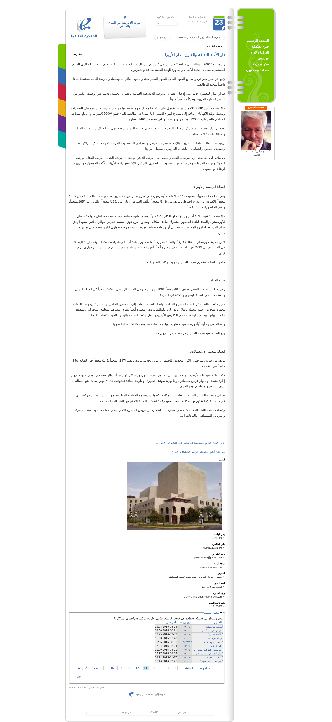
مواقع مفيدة (124, 712)
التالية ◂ (98, 668)
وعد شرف (217, 645)
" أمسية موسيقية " (213, 657)
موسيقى (263, 58)
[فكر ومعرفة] (63, 120)
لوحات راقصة (215, 638)
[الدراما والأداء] (63, 89)
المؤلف (187, 622)
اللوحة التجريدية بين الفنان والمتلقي (124, 24)
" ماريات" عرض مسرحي (209, 653)
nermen (187, 626)
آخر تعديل (170, 622)
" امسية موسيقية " (213, 642)
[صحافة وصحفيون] (63, 136)
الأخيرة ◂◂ (82, 668)
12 (137, 668)
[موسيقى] (63, 105)
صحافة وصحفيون (257, 70)
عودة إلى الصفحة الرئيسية (150, 694)
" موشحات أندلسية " (211, 661)
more (78, 676)
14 (120, 668)
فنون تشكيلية (260, 46)
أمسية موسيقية (214, 626)
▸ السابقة (190, 668)
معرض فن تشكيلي (212, 630)
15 (112, 668)
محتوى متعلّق (211, 612)
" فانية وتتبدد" (215, 634)
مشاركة (77, 54)
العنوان (218, 622)
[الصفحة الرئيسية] (63, 57)
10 (154, 668)
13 (129, 668)
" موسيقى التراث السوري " (208, 649)
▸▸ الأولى (205, 668)
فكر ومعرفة (261, 64)
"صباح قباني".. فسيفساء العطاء (256, 153)
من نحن (182, 712)
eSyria (154, 712)
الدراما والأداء (260, 52)
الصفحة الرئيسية (258, 40)
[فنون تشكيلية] (63, 73)
